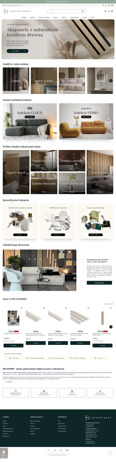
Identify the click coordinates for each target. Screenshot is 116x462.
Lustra (84, 17)
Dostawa (32, 426)
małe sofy (52, 377)
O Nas (4, 426)
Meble (24, 17)
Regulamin (32, 433)
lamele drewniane (19, 377)
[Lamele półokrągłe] (72, 183)
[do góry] (110, 453)
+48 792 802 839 (90, 441)
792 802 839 (7, 5)
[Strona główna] (17, 11)
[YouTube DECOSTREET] (112, 5)
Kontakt (5, 421)
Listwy (55, 17)
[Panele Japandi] (100, 172)
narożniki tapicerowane (62, 377)
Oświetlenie (74, 17)
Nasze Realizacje (62, 428)
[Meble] (72, 80)
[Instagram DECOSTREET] (106, 5)
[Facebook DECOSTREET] (103, 5)
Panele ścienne (44, 17)
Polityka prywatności (8, 428)
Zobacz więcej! (99, 282)
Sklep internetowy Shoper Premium (58, 455)
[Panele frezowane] (44, 160)
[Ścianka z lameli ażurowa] (16, 172)
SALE (92, 17)
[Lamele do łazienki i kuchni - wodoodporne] (58, 39)
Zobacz (16, 192)
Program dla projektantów (79, 358)
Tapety (63, 17)
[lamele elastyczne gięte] (44, 183)
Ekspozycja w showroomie (58, 358)
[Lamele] (16, 80)
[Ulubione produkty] (109, 11)
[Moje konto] (105, 11)
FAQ (59, 421)
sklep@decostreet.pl (18, 5)
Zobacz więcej (16, 92)
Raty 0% (32, 431)
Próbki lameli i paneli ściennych (37, 358)
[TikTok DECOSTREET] (109, 5)
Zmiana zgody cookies (8, 431)
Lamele (32, 17)
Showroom (5, 423)
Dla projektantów (62, 431)
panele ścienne (29, 377)
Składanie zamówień (35, 421)
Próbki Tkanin (61, 423)
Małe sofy (100, 358)
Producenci (5, 433)
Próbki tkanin (15, 358)
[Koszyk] (112, 11)
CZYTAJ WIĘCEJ (8, 381)
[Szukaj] (82, 11)
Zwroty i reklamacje (35, 428)
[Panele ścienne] (44, 80)
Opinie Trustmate (62, 426)
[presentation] (5, 80)
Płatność (32, 423)
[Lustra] (100, 80)
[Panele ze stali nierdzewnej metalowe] (72, 160)
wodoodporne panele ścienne (41, 377)
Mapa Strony (6, 436)
